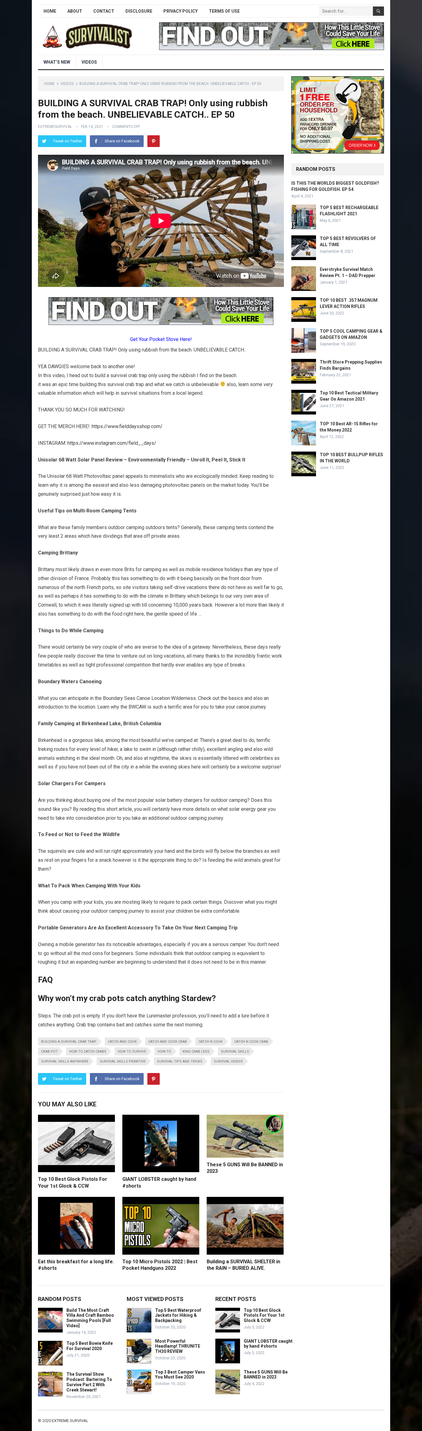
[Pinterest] (153, 141)
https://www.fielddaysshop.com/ (127, 426)
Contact (103, 11)
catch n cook (210, 1042)
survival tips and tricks (179, 1061)
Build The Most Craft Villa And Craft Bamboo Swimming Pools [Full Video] (90, 1318)
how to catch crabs (87, 1052)
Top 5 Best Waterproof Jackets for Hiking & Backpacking (178, 1315)
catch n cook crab (251, 1042)
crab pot (49, 1052)
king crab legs (196, 1052)
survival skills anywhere (64, 1061)
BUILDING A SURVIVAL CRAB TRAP (68, 1042)
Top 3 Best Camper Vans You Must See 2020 (180, 1375)
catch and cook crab (167, 1042)
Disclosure (138, 11)
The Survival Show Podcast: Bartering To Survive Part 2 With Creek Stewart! (89, 1382)
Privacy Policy (180, 11)
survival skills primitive (123, 1061)
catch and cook (122, 1042)
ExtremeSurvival (55, 126)
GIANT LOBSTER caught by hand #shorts (268, 1344)
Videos (89, 62)
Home (50, 11)
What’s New (57, 62)
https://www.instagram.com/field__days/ (111, 443)
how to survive (132, 1052)
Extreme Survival (70, 1420)
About (74, 11)
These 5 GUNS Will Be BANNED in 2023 (266, 1375)
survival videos (228, 1061)
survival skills (235, 1052)
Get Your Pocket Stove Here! (161, 339)
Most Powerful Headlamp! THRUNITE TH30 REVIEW (177, 1346)
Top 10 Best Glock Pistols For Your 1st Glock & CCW (264, 1315)
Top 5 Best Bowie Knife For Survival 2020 (89, 1346)
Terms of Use (224, 11)
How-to (164, 1052)
